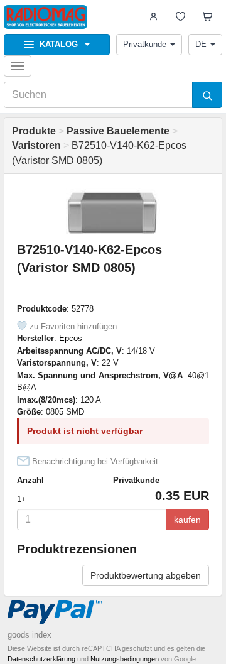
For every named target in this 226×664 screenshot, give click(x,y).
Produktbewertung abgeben (145, 575)
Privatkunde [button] (144, 44)
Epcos (70, 338)
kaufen (187, 519)
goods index (29, 635)
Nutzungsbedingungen (124, 659)
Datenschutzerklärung (41, 659)
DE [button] (201, 44)
